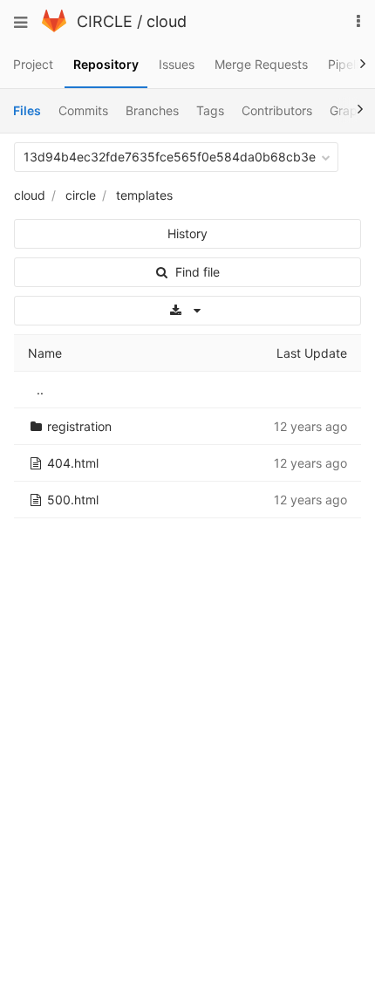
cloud (167, 21)
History (187, 233)
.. (40, 389)
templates (144, 195)
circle (80, 195)
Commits (83, 110)
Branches (152, 110)
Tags (210, 110)
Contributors (277, 110)
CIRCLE (105, 21)
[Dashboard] (54, 27)
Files (27, 110)
